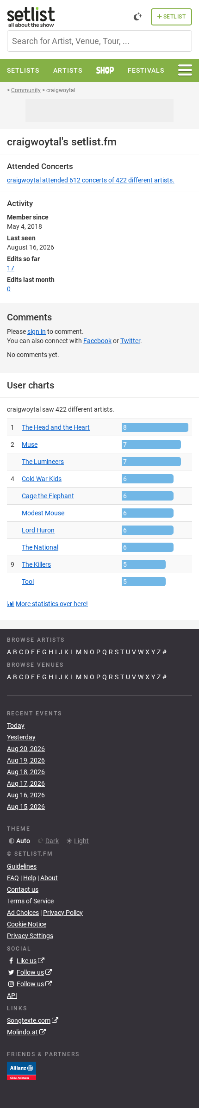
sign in (36, 331)
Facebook (97, 340)
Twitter (130, 340)
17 (10, 268)
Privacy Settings (30, 935)
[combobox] (99, 41)
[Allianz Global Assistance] (21, 1070)
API (12, 995)
